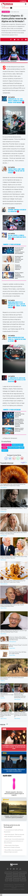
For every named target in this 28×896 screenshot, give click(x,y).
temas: (4, 447)
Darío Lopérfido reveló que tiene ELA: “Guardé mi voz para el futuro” (17, 339)
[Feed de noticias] (17, 869)
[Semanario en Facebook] (7, 869)
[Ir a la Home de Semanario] (14, 864)
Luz (7, 880)
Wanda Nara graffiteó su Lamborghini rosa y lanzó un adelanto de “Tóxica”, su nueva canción (17, 304)
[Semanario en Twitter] (10, 869)
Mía (11, 880)
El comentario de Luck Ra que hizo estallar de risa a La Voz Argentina (17, 379)
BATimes (23, 880)
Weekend (21, 875)
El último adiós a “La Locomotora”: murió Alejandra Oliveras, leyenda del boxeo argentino (19, 422)
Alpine (22, 447)
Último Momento (6, 7)
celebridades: (6, 444)
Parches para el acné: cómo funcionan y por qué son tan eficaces (16, 171)
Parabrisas (9, 877)
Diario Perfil (8, 872)
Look (23, 877)
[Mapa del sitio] (20, 869)
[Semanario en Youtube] (14, 869)
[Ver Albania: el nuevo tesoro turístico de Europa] (8, 428)
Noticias (15, 872)
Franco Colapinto (17, 444)
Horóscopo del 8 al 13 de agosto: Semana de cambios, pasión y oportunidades (16, 100)
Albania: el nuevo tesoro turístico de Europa (19, 429)
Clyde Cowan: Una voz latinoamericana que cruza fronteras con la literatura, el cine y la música (14, 840)
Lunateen (16, 880)
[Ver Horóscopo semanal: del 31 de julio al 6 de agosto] (8, 413)
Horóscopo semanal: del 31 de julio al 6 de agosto (19, 414)
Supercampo (17, 877)
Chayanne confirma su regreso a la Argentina (17, 210)
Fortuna (9, 875)
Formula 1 (5, 450)
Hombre (15, 875)
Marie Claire (23, 872)
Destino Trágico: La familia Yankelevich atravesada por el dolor (17, 237)
